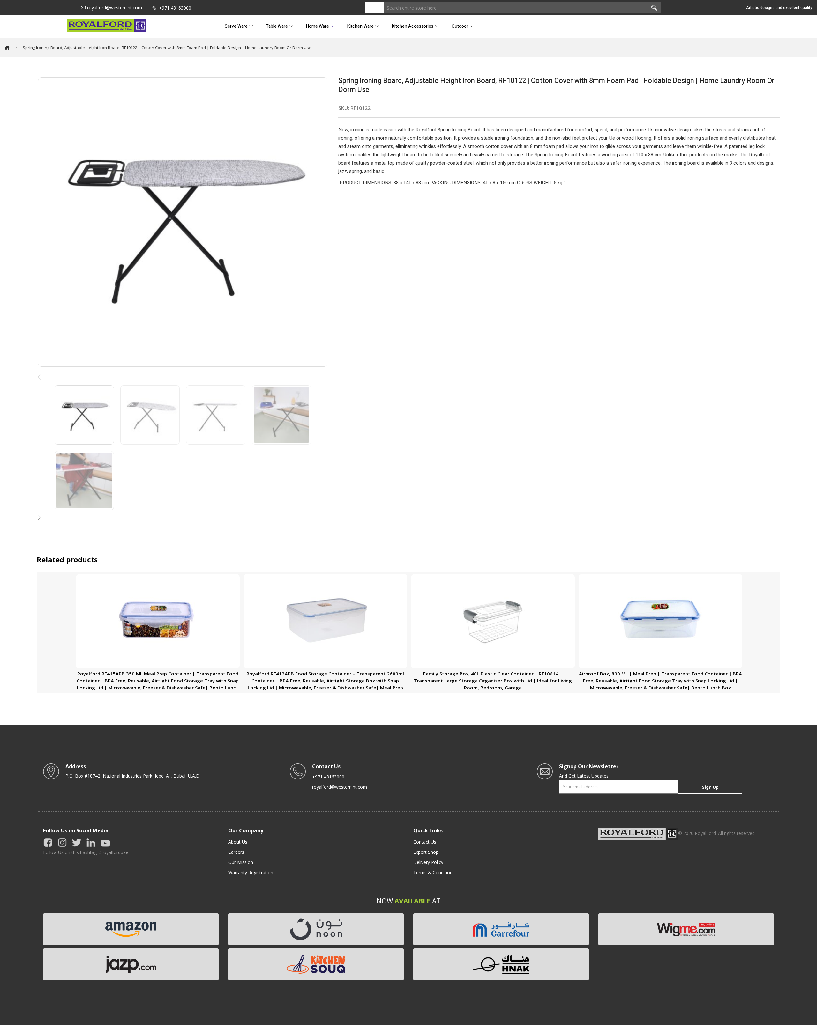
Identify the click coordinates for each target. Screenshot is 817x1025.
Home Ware (318, 26)
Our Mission (240, 862)
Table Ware (277, 26)
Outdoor (460, 26)
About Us (237, 842)
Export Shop (425, 852)
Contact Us (424, 842)
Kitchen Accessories (413, 26)
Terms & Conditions (434, 872)
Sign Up (710, 787)
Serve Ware (237, 26)
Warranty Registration (250, 872)
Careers (236, 852)
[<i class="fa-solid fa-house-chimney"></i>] (7, 47)
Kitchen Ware (361, 26)
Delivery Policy (428, 862)
